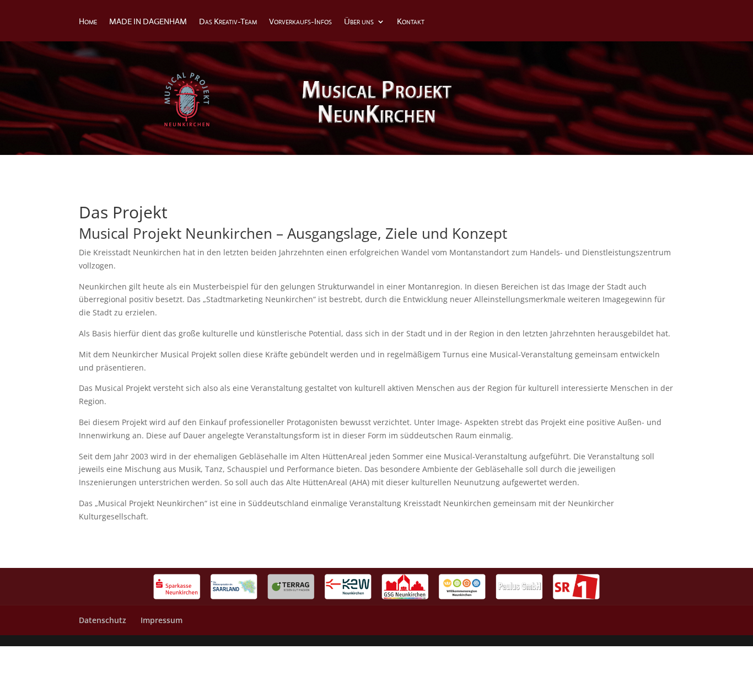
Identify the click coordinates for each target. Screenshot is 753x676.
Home (88, 22)
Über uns (359, 22)
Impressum (161, 620)
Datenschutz (102, 620)
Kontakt (410, 22)
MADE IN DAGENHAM (148, 22)
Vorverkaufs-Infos (300, 22)
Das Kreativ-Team (228, 22)
